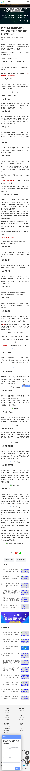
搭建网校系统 (7, 733)
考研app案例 (21, 715)
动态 (8, 37)
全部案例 (22, 710)
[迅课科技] (27, 753)
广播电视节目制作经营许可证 (21, 768)
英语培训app (21, 717)
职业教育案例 (21, 713)
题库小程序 (21, 719)
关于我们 (7, 713)
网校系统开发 (9, 560)
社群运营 (22, 730)
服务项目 (7, 710)
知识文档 (7, 717)
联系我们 (7, 719)
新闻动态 (7, 715)
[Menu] (28, 2)
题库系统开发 (22, 560)
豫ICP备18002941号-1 (21, 762)
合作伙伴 (22, 726)
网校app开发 (7, 726)
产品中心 (12, 37)
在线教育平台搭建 (7, 730)
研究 (22, 728)
